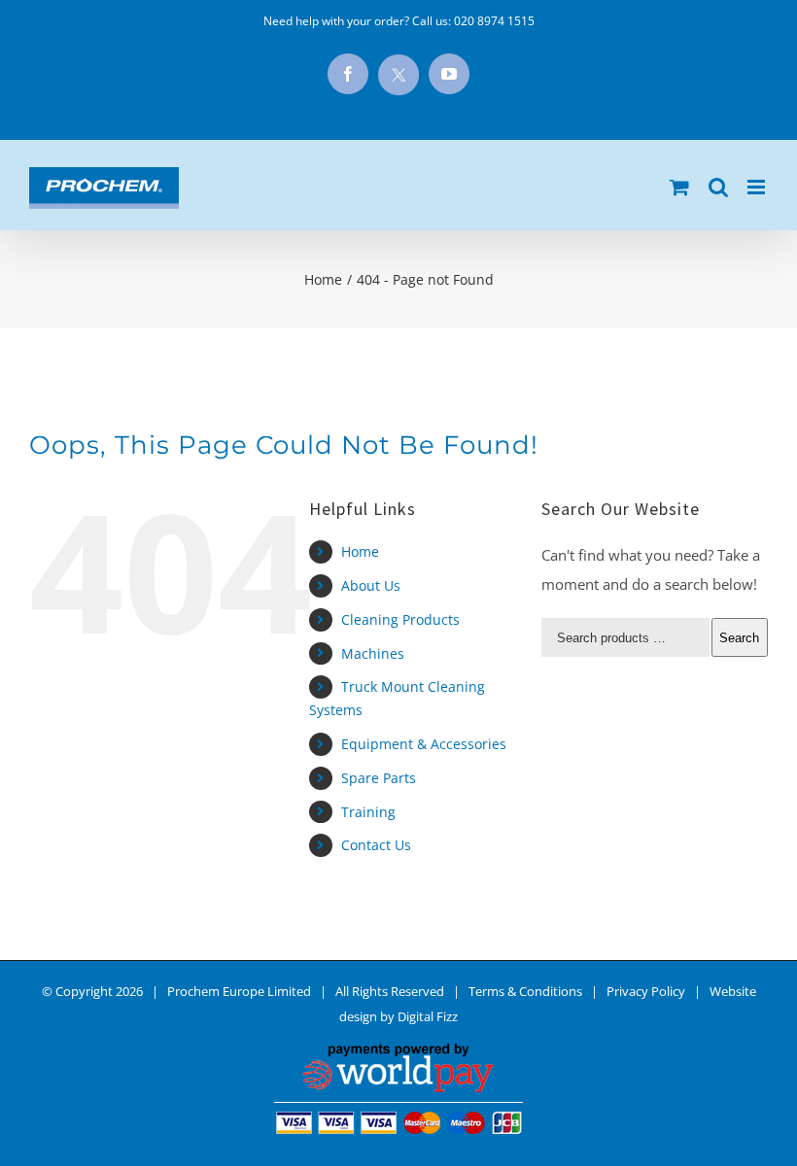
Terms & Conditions (525, 991)
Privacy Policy (645, 991)
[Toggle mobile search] (718, 187)
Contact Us (376, 845)
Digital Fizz (428, 1016)
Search (739, 638)
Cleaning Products (400, 619)
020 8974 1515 (494, 21)
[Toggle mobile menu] (757, 187)
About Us (370, 585)
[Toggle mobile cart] (679, 187)
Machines (372, 653)
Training (368, 812)
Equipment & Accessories (423, 744)
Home (360, 551)
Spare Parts (378, 778)
